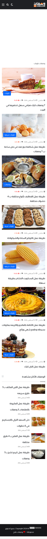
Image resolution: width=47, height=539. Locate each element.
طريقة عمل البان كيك (34, 366)
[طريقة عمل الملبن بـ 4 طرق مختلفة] (38, 438)
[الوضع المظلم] (12, 5)
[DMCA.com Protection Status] (35, 528)
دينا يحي (40, 100)
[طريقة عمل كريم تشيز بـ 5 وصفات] (38, 454)
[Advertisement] (23, 35)
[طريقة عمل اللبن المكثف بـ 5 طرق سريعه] (38, 389)
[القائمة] (3, 5)
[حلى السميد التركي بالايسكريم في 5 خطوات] (38, 421)
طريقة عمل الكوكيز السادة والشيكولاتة (26, 238)
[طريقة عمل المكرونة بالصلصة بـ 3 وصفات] (38, 405)
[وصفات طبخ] (39, 4)
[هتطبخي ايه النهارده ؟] (7, 5)
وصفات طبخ (18, 532)
